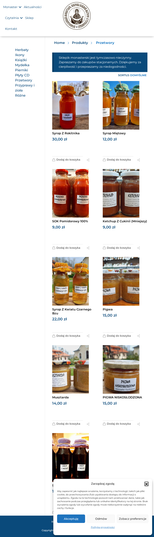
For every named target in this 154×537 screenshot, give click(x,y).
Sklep (29, 18)
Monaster (10, 7)
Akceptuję (71, 518)
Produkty (80, 43)
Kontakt (11, 29)
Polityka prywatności (103, 527)
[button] (146, 484)
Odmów (101, 518)
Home (59, 43)
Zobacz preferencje (132, 518)
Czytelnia (12, 18)
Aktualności (33, 7)
